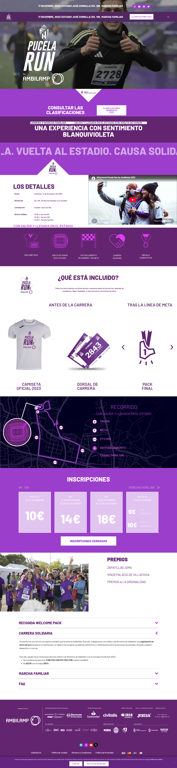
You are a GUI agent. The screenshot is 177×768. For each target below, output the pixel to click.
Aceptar (75, 764)
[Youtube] (139, 7)
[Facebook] (144, 7)
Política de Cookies (156, 759)
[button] (168, 7)
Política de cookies (59, 753)
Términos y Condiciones (81, 753)
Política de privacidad (96, 764)
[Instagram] (135, 7)
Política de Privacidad (104, 753)
